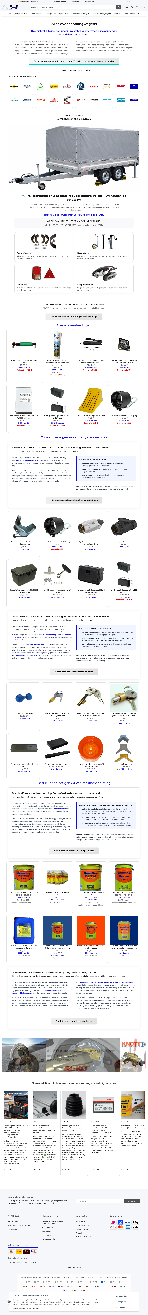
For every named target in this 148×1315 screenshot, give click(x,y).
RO (75, 1290)
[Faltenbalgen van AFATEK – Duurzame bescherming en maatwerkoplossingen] (74, 1105)
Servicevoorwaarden (83, 1225)
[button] (127, 7)
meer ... (7, 1169)
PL (44, 1286)
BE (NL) (82, 1282)
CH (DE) (48, 1282)
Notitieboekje (47, 1235)
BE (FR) (94, 1282)
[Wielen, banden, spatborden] (111, 174)
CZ (115, 1286)
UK (53, 1286)
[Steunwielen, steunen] (41, 176)
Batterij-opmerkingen (83, 1237)
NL (105, 1282)
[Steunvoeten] (135, 170)
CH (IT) (71, 1282)
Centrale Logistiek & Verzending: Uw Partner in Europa (55, 1222)
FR (113, 1282)
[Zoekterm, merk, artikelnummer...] (118, 7)
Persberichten (13, 1221)
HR (84, 1290)
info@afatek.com (89, 1)
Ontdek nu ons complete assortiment (74, 1021)
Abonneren (132, 1201)
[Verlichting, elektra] (96, 159)
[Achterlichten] (124, 161)
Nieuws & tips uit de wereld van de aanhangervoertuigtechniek (74, 1083)
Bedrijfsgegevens (19, 1308)
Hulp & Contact (47, 1227)
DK (35, 1286)
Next (136, 356)
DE (29, 1282)
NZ (62, 1286)
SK (66, 1290)
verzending (34, 1262)
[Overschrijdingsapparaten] (20, 178)
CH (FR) (59, 1282)
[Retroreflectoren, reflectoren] (88, 171)
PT (89, 1286)
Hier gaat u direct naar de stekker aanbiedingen (74, 500)
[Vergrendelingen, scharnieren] (76, 170)
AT (38, 1282)
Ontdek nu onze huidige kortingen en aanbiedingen (74, 316)
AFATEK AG (77, 1268)
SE (98, 1286)
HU (124, 1286)
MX (80, 1286)
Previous (11, 356)
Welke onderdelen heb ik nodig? (19, 1225)
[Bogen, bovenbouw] (92, 138)
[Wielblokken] (98, 183)
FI (106, 1286)
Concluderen (121, 1307)
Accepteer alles (121, 1296)
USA (70, 1286)
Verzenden (80, 1233)
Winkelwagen (47, 1231)
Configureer (121, 1302)
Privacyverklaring (86, 1304)
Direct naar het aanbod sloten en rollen (74, 671)
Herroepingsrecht (48, 1239)
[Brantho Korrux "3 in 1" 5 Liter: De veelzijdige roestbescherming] (133, 1105)
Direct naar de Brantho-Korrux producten (74, 850)
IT (122, 1282)
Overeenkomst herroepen (17, 1258)
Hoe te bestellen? (14, 1229)
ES (26, 1286)
